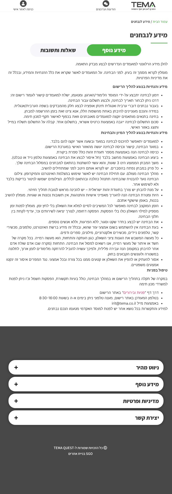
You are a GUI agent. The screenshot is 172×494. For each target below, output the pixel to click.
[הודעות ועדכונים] (106, 3)
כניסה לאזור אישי (23, 9)
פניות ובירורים (134, 292)
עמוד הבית (160, 21)
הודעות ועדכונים (106, 9)
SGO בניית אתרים (80, 453)
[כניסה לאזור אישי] (23, 3)
